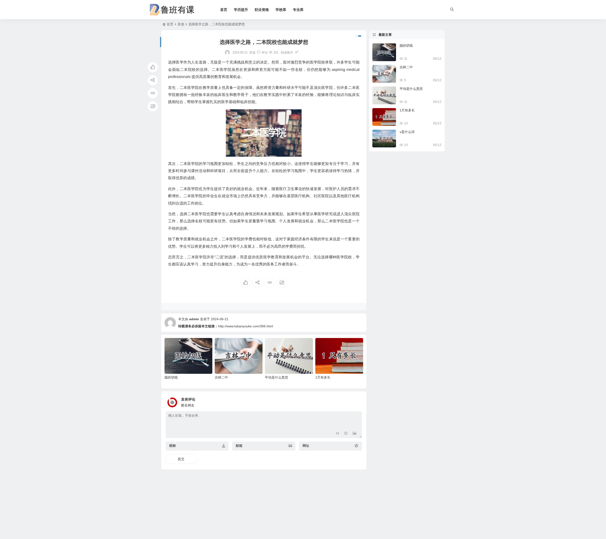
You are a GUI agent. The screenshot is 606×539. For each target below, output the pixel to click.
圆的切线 (171, 377)
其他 (181, 24)
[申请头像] (357, 401)
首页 (223, 10)
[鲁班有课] (175, 10)
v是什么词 (407, 132)
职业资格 (262, 10)
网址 (306, 446)
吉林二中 (221, 377)
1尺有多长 (322, 377)
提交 (181, 459)
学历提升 (241, 10)
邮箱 (239, 446)
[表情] (346, 434)
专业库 (298, 10)
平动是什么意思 (276, 377)
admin (194, 319)
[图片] (354, 434)
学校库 (281, 10)
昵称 (172, 446)
